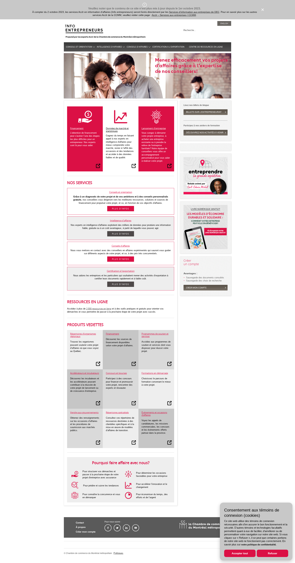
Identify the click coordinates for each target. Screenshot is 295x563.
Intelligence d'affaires (109, 46)
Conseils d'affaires (137, 46)
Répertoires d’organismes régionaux (83, 335)
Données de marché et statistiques (117, 130)
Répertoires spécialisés (117, 412)
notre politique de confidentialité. (258, 544)
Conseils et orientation (79, 46)
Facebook (107, 527)
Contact (80, 522)
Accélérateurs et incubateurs (84, 373)
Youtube (135, 527)
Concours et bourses (116, 373)
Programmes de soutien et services (155, 335)
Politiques (118, 553)
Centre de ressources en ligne (206, 46)
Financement (76, 128)
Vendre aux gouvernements (84, 412)
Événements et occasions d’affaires (154, 414)
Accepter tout (240, 553)
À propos (81, 527)
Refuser (272, 553)
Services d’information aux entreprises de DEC (194, 12)
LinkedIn (126, 527)
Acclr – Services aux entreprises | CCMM (174, 15)
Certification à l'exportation (168, 46)
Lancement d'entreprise (154, 128)
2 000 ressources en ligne (98, 308)
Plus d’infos (120, 208)
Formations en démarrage (155, 373)
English (224, 23)
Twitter (117, 527)
